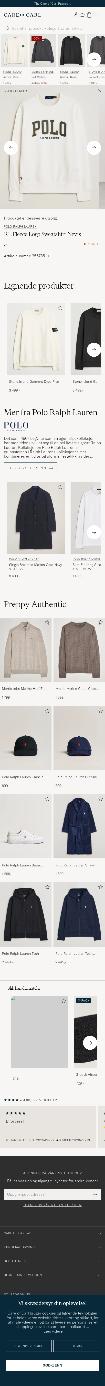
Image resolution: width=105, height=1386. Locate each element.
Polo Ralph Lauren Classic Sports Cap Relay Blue (76, 777)
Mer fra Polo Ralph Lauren (50, 412)
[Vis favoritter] (81, 14)
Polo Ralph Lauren (20, 226)
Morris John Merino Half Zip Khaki (23, 688)
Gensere (22, 91)
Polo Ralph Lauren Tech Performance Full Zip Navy (75, 953)
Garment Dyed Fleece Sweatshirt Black (69, 77)
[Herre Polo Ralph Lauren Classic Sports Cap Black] (26, 738)
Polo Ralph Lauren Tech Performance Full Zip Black (23, 953)
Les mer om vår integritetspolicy (52, 1205)
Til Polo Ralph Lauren (27, 468)
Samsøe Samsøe (43, 71)
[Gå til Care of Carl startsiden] (22, 15)
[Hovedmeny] (97, 15)
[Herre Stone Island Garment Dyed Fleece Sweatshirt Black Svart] (71, 50)
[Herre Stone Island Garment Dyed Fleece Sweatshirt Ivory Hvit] (14, 50)
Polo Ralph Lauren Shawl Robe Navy (75, 865)
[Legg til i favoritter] (59, 308)
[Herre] (39, 1032)
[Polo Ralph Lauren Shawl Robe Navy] (79, 861)
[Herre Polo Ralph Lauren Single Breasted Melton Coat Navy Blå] (36, 518)
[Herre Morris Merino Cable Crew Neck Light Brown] (79, 650)
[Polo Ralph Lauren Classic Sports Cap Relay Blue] (79, 773)
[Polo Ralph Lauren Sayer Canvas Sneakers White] (26, 861)
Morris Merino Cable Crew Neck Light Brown (75, 688)
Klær (8, 91)
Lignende (39, 286)
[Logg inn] (75, 15)
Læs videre (53, 1331)
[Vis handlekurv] (89, 15)
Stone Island (12, 71)
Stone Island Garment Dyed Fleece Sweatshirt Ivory (35, 381)
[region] (52, 1127)
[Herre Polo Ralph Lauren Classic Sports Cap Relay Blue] (79, 738)
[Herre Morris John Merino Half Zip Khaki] (26, 650)
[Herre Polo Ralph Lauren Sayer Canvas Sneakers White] (26, 826)
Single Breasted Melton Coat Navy (35, 564)
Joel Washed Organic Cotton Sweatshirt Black (41, 77)
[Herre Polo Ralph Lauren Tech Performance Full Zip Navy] (79, 914)
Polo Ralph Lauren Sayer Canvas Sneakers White (21, 865)
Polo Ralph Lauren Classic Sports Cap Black (22, 777)
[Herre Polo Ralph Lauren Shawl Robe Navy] (79, 826)
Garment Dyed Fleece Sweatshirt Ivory (12, 77)
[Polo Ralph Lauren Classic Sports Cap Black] (26, 773)
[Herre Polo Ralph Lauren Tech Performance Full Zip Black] (26, 914)
